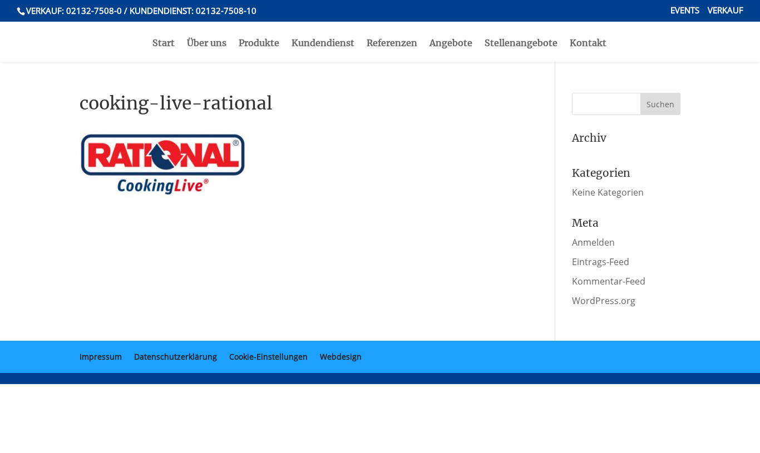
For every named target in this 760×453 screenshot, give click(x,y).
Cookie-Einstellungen (268, 356)
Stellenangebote (521, 43)
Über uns (206, 43)
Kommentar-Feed (608, 281)
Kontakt (588, 43)
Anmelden (593, 242)
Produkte (259, 43)
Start (163, 43)
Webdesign (341, 356)
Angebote (451, 43)
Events (684, 11)
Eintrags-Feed (600, 262)
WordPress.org (603, 301)
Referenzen (392, 43)
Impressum (101, 356)
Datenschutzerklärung (175, 356)
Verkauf (725, 11)
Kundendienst (323, 43)
